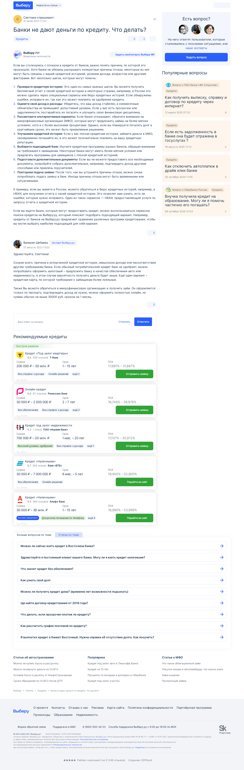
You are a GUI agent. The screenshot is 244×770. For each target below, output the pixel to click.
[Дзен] (36, 760)
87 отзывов (39, 393)
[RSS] (43, 760)
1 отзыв (37, 429)
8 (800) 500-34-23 (94, 726)
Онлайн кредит (35, 389)
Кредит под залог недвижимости (48, 425)
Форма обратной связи (32, 726)
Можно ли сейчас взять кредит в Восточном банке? (58, 546)
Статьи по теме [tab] (69, 535)
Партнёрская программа (194, 707)
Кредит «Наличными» (40, 461)
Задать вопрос (196, 57)
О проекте (40, 707)
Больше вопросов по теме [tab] (34, 535)
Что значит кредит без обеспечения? (47, 569)
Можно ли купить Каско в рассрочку (36, 663)
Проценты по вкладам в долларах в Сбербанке (117, 675)
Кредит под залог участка (103, 680)
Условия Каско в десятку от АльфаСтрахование (42, 675)
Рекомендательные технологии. (68, 745)
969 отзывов (40, 501)
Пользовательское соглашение (94, 739)
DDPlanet (146, 760)
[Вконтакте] (14, 760)
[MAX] (29, 760)
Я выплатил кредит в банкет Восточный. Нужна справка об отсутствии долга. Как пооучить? (87, 637)
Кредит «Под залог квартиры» (46, 353)
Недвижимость (87, 715)
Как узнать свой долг (36, 580)
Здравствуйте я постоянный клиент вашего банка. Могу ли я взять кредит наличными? (83, 557)
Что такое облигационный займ (181, 663)
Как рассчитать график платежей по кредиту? (54, 626)
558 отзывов (40, 357)
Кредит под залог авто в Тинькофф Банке (113, 663)
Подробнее (140, 747)
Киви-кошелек (171, 675)
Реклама (98, 707)
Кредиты (22, 39)
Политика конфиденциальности (150, 707)
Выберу (17, 690)
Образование (63, 715)
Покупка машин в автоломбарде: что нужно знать (192, 669)
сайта (120, 707)
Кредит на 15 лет (98, 669)
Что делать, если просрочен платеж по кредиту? (56, 614)
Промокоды (41, 715)
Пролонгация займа (174, 680)
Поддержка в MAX (64, 726)
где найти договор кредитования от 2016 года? (54, 603)
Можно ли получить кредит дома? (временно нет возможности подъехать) (74, 591)
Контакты (58, 707)
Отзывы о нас (78, 707)
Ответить (143, 321)
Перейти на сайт (137, 481)
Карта (111, 707)
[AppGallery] (224, 760)
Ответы (29, 690)
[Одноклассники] (22, 760)
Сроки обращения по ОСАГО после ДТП (38, 680)
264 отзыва (39, 465)
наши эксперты (196, 48)
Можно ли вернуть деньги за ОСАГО (35, 669)
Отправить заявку (137, 373)
